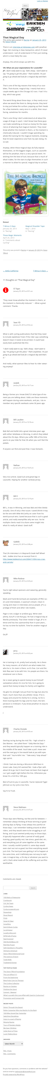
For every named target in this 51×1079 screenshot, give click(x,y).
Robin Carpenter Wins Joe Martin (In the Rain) (20, 1010)
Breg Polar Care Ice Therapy (13, 980)
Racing (26, 40)
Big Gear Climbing (9, 1028)
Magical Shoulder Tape (35, 226)
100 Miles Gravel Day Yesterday (14, 1013)
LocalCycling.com (9, 933)
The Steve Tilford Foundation (14, 971)
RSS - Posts (7, 1051)
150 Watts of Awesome (11, 897)
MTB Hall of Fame (9, 936)
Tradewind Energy (10, 962)
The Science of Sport (10, 957)
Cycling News (8, 906)
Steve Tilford (10, 42)
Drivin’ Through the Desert (13, 1007)
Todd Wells (7, 959)
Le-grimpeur (8, 930)
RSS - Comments (9, 1054)
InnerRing (7, 924)
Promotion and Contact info (13, 998)
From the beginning (10, 977)
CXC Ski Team (8, 903)
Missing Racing (8, 1022)
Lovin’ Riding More (10, 1034)
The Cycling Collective (11, 983)
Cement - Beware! (9, 992)
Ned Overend (8, 939)
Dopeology (7, 912)
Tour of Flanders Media (11, 1025)
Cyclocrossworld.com (11, 909)
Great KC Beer (8, 921)
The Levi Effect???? (10, 974)
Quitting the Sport (10, 989)
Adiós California (10, 271)
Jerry (15, 651)
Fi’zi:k (5, 918)
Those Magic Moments (12, 235)
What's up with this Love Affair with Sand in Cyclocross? (23, 995)
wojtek (16, 383)
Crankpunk (7, 900)
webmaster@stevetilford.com (25, 1071)
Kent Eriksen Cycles (10, 927)
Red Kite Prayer (9, 945)
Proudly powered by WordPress (14, 1074)
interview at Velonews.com (24, 47)
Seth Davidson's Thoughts (13, 948)
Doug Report (8, 915)
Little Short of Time (10, 1031)
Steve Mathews (19, 807)
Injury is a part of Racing (12, 1019)
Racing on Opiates (10, 986)
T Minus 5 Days (9, 226)
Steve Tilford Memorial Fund (13, 954)
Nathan (16, 465)
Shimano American (10, 951)
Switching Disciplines (11, 1016)
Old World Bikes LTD (10, 942)
